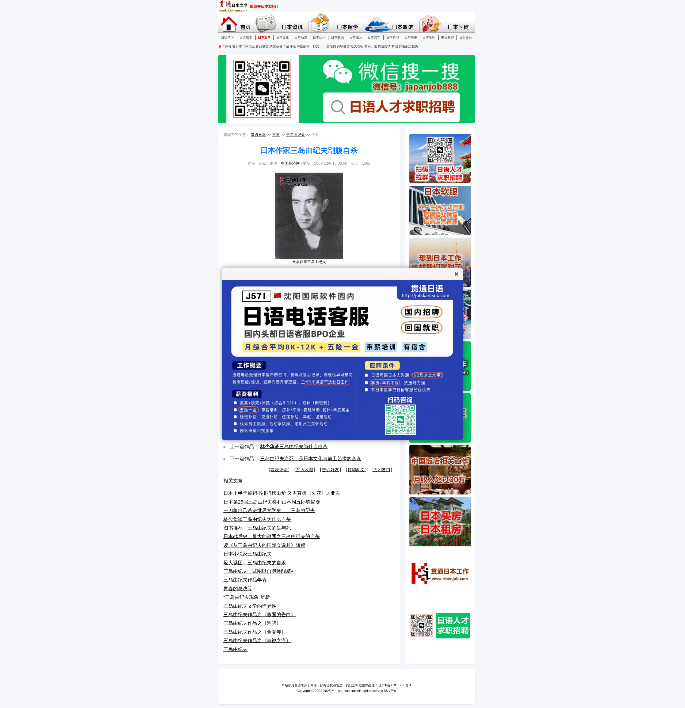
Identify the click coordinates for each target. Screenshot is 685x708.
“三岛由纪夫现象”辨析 (246, 597)
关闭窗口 (381, 469)
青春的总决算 (237, 588)
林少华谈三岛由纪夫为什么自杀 (294, 446)
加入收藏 (304, 469)
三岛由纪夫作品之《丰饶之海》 (257, 640)
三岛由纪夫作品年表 (245, 580)
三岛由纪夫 (295, 134)
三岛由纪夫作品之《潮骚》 (252, 623)
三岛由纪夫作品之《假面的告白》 (259, 614)
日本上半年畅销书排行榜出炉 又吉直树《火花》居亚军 (281, 493)
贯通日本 (258, 134)
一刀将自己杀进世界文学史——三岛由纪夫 (269, 510)
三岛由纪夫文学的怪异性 (249, 606)
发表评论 (279, 469)
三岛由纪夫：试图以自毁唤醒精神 (259, 571)
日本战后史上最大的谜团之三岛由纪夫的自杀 (271, 536)
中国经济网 (290, 163)
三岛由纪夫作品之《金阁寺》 (254, 632)
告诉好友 (330, 469)
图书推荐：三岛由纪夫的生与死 (257, 528)
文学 (276, 134)
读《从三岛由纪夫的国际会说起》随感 (264, 545)
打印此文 (356, 469)
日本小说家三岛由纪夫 (247, 554)
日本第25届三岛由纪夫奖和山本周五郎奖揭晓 (271, 502)
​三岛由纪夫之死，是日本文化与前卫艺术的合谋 (310, 458)
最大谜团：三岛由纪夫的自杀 (254, 562)
